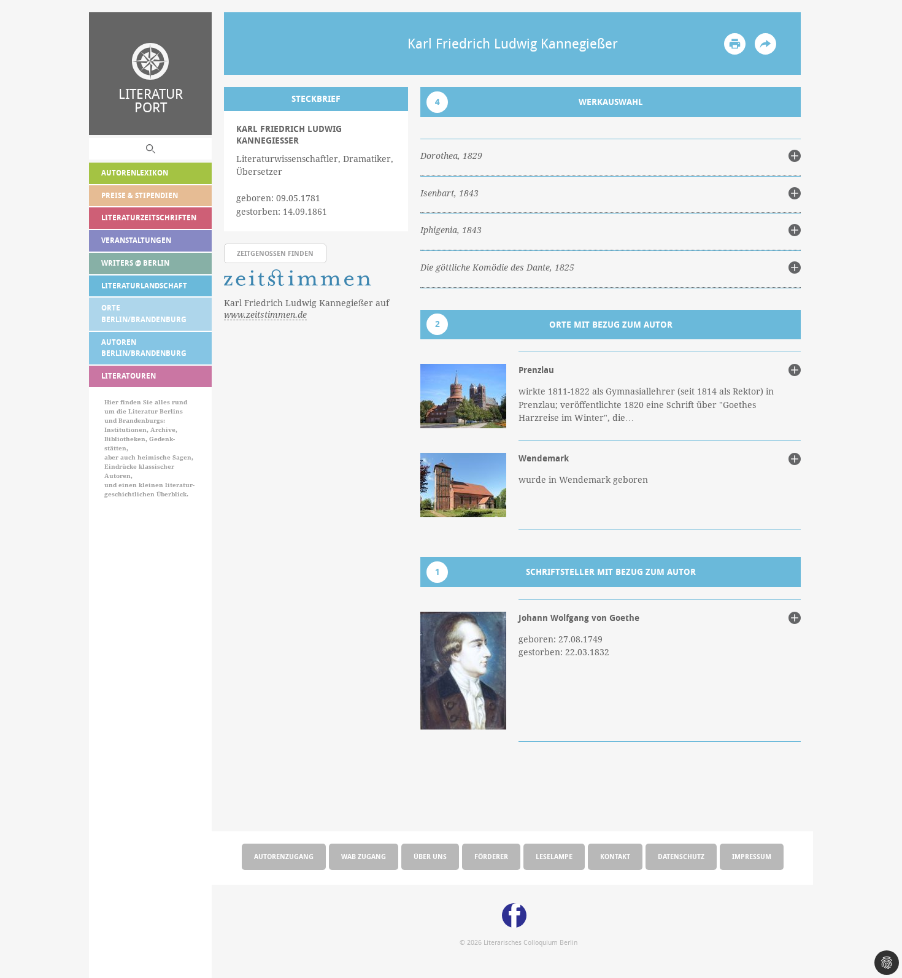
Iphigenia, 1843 (451, 230)
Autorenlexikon (134, 172)
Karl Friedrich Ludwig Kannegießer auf (306, 309)
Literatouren (128, 376)
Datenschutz (681, 856)
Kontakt (615, 856)
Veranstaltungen (136, 240)
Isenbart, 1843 (449, 193)
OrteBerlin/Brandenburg (144, 313)
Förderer (491, 856)
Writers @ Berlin (135, 263)
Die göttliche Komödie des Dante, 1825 (497, 267)
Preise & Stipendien (139, 195)
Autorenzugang (284, 856)
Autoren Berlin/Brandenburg (144, 348)
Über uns (430, 856)
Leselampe (554, 856)
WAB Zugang (363, 856)
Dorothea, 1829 (451, 156)
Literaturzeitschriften (148, 217)
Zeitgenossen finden (275, 253)
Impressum (751, 856)
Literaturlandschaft (144, 285)
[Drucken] (735, 44)
